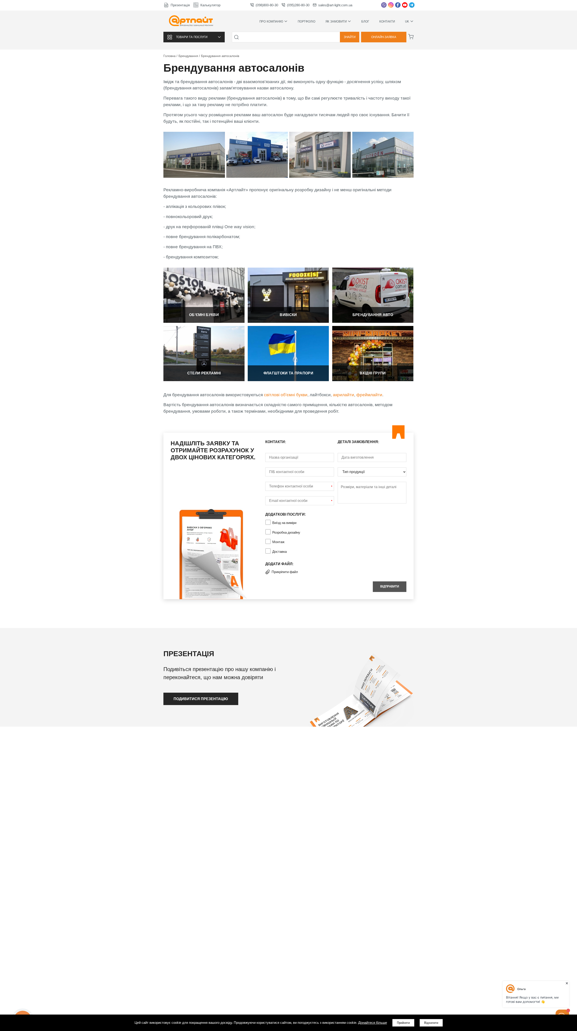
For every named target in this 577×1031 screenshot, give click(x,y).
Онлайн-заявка (383, 37)
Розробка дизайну (286, 532)
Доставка (279, 551)
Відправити (389, 586)
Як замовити (336, 21)
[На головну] (191, 21)
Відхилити (431, 1022)
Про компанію (271, 21)
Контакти (387, 21)
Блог (365, 21)
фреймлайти (369, 394)
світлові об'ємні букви (285, 394)
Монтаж (278, 542)
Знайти (349, 37)
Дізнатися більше (203, 294)
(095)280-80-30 (298, 5)
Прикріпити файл (285, 572)
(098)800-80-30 (267, 5)
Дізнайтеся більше (372, 1022)
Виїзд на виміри (284, 523)
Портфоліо (306, 21)
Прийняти (403, 1022)
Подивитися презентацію (201, 699)
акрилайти (343, 394)
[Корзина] (411, 36)
